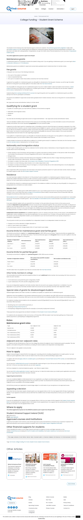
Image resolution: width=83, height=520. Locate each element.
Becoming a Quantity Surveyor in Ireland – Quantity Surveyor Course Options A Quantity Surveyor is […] (32, 470)
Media (65, 497)
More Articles (71, 484)
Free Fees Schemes (47, 83)
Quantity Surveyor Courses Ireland (31, 465)
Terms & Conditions (68, 505)
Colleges (43, 9)
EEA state (10, 90)
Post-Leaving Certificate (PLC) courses (24, 93)
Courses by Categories (32, 511)
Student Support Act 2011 (15, 49)
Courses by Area (33, 508)
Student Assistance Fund (52, 431)
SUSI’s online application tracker (21, 371)
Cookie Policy (41, 518)
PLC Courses (49, 502)
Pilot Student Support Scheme (30, 171)
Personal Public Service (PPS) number (55, 359)
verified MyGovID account (22, 363)
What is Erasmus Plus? (14, 464)
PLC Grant (26, 442)
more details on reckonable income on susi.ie (43, 198)
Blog (30, 497)
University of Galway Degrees (67, 465)
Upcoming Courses (34, 505)
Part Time (48, 500)
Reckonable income (12, 197)
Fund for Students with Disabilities (35, 431)
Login (72, 9)
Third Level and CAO (43, 16)
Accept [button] (77, 516)
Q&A (64, 500)
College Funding (20, 442)
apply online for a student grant (27, 359)
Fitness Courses (50, 508)
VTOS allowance (24, 63)
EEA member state (14, 142)
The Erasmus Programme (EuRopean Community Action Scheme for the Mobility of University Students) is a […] (14, 470)
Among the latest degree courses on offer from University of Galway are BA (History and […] (68, 470)
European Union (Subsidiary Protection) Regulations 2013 (44, 161)
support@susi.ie (14, 417)
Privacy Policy (67, 502)
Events (30, 502)
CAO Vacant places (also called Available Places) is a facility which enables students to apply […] (50, 470)
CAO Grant (12, 442)
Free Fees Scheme (46, 269)
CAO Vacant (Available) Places (48, 465)
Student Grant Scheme (43, 442)
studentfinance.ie (15, 431)
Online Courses (50, 497)
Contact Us (12, 503)
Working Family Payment (19, 306)
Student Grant (33, 442)
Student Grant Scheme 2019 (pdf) (48, 312)
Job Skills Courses (51, 505)
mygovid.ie (38, 365)
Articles (31, 500)
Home (37, 9)
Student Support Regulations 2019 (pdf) (52, 423)
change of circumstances (34, 192)
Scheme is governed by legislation (57, 48)
